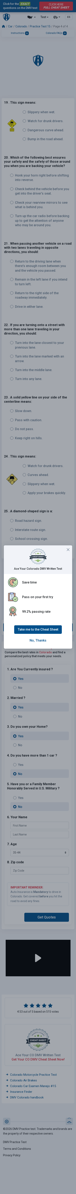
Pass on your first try (37, 597)
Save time (29, 582)
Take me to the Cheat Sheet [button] (38, 629)
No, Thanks (38, 640)
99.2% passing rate (36, 612)
